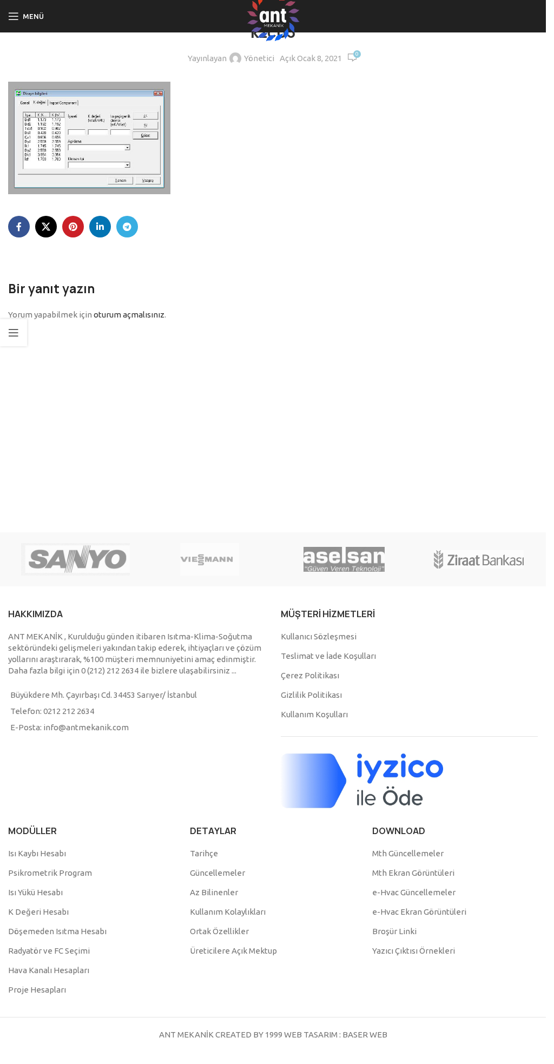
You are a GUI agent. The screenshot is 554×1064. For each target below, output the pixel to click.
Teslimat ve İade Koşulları (328, 655)
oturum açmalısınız (129, 314)
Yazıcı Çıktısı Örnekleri (413, 950)
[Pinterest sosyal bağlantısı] (73, 226)
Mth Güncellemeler (408, 853)
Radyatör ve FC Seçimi (49, 950)
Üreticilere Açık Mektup (233, 950)
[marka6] (479, 559)
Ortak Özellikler (219, 931)
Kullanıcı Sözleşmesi (319, 636)
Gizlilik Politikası (311, 694)
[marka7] (344, 559)
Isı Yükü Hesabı (35, 892)
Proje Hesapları (37, 989)
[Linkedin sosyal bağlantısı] (100, 226)
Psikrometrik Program (50, 872)
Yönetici (259, 58)
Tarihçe (204, 853)
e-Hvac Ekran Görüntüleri (419, 911)
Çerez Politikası (310, 675)
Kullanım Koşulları (314, 714)
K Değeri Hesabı (38, 911)
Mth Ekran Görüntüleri (413, 872)
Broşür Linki (394, 931)
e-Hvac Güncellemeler (414, 892)
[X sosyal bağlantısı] (46, 226)
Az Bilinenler (214, 892)
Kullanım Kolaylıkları (228, 911)
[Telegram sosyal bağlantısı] (127, 226)
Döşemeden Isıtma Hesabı (57, 931)
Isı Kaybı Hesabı (37, 853)
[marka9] (75, 559)
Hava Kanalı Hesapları (48, 970)
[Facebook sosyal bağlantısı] (19, 226)
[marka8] (210, 559)
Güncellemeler (217, 872)
